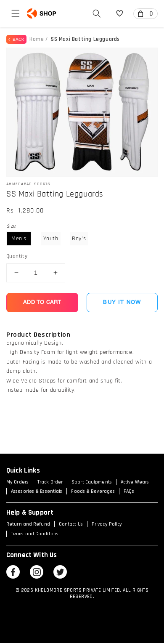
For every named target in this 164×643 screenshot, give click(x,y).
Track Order (50, 482)
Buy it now (122, 302)
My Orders (17, 482)
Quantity (16, 256)
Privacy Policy (107, 524)
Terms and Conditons (34, 534)
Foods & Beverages (93, 491)
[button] (15, 13)
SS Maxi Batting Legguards (85, 39)
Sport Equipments (91, 482)
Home (36, 39)
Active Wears (135, 482)
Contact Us (71, 524)
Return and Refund (28, 524)
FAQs (129, 491)
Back (17, 39)
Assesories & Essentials (36, 491)
